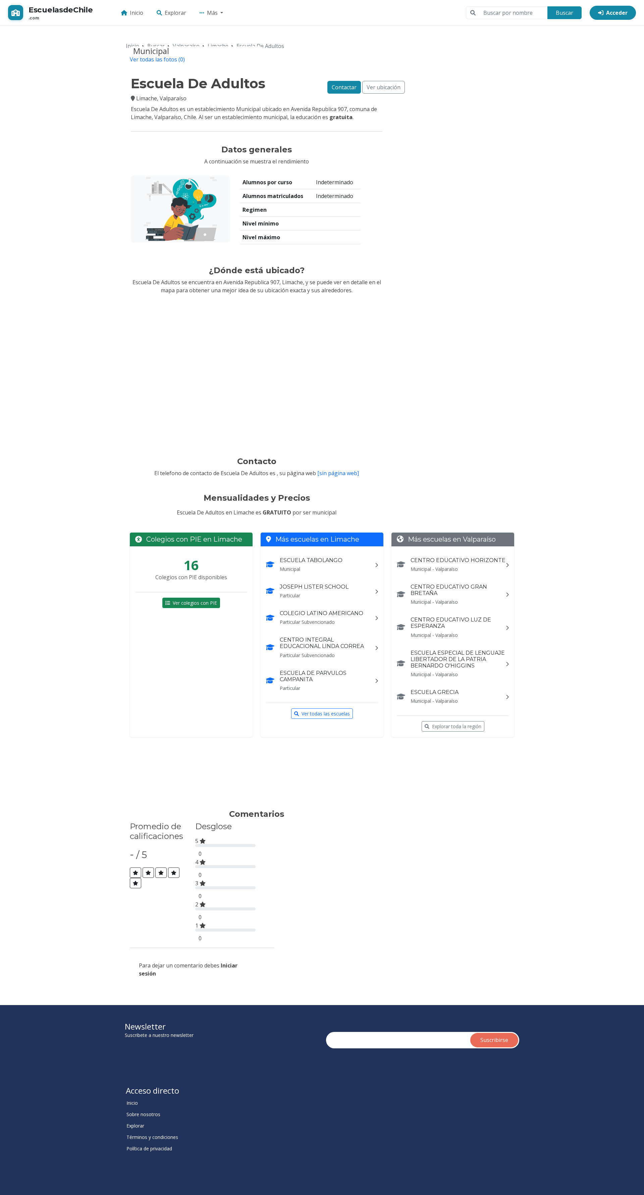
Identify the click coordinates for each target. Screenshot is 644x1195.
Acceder (617, 12)
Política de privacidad (149, 1148)
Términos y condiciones (152, 1137)
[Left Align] (135, 872)
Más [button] (213, 12)
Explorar (175, 12)
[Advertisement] (253, 776)
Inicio (136, 12)
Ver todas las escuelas (326, 713)
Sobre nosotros (143, 1114)
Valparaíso (186, 46)
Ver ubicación (383, 87)
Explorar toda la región (456, 726)
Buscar (564, 12)
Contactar (344, 87)
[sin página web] (338, 473)
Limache (218, 46)
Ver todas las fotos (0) (157, 59)
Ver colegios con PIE (195, 603)
